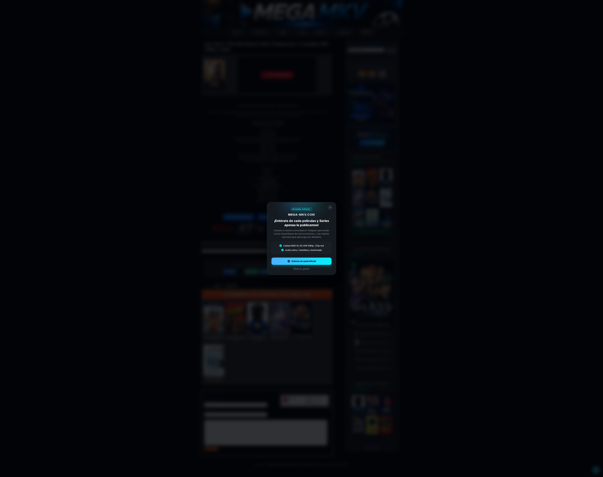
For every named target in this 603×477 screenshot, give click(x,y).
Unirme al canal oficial (303, 261)
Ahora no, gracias (301, 269)
